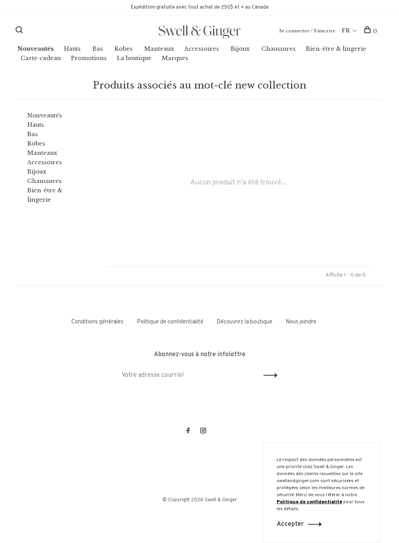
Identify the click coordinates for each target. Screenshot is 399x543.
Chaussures (278, 48)
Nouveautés (36, 48)
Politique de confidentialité (170, 322)
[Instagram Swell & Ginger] (203, 431)
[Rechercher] (20, 31)
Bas (97, 48)
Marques (175, 58)
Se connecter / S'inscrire (307, 31)
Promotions (89, 58)
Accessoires (201, 48)
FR (346, 30)
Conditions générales (97, 322)
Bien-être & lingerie (336, 48)
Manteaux (159, 48)
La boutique (134, 58)
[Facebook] (188, 431)
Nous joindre (301, 322)
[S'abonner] (268, 375)
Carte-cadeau (41, 58)
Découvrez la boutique (244, 322)
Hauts (72, 48)
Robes (123, 48)
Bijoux (240, 48)
